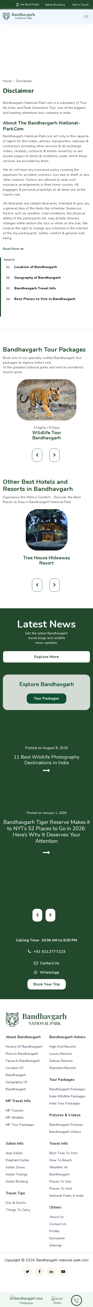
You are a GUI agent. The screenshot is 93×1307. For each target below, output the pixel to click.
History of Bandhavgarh (24, 1046)
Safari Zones (15, 1167)
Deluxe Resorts (61, 1061)
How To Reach (60, 1160)
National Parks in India (66, 1195)
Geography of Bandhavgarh (37, 277)
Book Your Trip (46, 984)
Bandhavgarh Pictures (66, 1124)
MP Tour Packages (20, 1124)
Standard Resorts (62, 1068)
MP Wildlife (15, 1117)
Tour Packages (46, 698)
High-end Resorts (62, 1046)
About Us (56, 1217)
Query (57, 1303)
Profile (54, 1231)
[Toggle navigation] (86, 16)
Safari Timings (17, 1174)
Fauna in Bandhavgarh (23, 1061)
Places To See (60, 1181)
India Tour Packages (64, 1103)
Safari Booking (55, 5)
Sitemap (55, 1245)
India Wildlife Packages (67, 1096)
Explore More (46, 656)
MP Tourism (14, 1110)
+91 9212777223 (29, 4)
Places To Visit (60, 1188)
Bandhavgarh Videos (65, 1132)
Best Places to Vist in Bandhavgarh (44, 299)
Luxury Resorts (60, 1053)
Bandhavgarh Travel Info (35, 288)
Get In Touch (80, 5)
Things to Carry (18, 1210)
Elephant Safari (17, 1160)
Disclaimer (57, 1238)
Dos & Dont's (16, 1203)
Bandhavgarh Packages (67, 1089)
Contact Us (49, 963)
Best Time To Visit (63, 1153)
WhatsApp (49, 972)
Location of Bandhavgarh (35, 267)
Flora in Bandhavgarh (22, 1053)
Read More (11, 249)
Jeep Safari (14, 1153)
